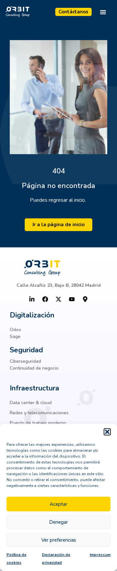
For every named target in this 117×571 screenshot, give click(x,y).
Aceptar (58, 504)
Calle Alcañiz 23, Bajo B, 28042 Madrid (59, 285)
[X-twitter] (58, 299)
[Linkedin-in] (32, 299)
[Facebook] (45, 299)
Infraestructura (34, 388)
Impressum (100, 554)
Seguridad (26, 350)
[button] (107, 432)
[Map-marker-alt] (85, 299)
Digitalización (32, 315)
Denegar (58, 522)
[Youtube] (72, 299)
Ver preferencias (58, 540)
